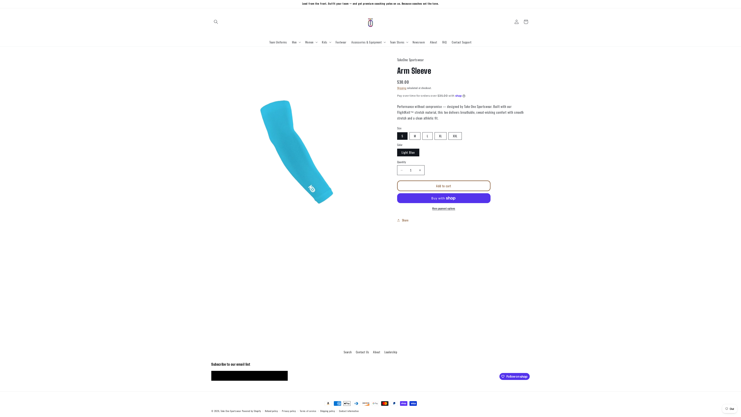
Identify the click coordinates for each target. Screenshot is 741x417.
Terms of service (308, 411)
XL (440, 136)
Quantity (401, 162)
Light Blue (408, 152)
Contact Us (362, 352)
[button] (216, 21)
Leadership (390, 352)
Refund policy (271, 411)
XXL (455, 136)
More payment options (443, 208)
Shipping (401, 88)
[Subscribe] (283, 376)
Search (348, 352)
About (376, 352)
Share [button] (405, 220)
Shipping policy (327, 411)
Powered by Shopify (251, 411)
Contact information (349, 411)
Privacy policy (289, 411)
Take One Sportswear (231, 411)
